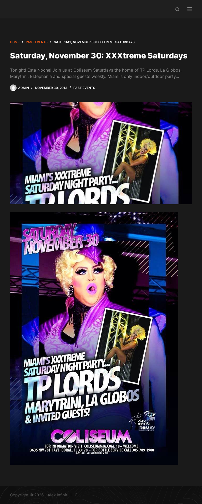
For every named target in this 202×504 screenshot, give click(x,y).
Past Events (84, 88)
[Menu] (189, 9)
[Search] (177, 9)
